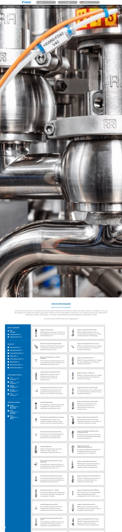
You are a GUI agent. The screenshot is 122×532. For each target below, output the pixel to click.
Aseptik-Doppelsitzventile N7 (49, 504)
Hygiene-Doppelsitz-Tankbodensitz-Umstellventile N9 (88, 431)
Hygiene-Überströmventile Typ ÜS (87, 417)
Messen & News (46, 6)
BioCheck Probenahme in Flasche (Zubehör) (50, 357)
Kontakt (117, 6)
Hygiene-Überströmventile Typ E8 (87, 401)
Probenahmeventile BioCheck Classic (51, 476)
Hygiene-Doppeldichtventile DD (87, 330)
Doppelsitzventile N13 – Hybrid (49, 490)
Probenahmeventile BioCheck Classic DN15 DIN (51, 461)
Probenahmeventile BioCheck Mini (50, 431)
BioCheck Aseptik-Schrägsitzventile (50, 343)
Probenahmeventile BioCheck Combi (51, 387)
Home (4, 6)
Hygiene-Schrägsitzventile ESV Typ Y (88, 519)
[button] (3, 528)
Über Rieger (35, 6)
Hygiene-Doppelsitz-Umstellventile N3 (88, 476)
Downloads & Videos (60, 6)
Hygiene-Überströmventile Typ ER (87, 387)
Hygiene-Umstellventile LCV (85, 358)
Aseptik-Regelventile (46, 402)
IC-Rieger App (73, 6)
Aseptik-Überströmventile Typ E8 (50, 372)
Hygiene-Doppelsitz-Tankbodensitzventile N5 (84, 446)
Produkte (11, 6)
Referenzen (26, 6)
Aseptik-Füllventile (45, 446)
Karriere (81, 6)
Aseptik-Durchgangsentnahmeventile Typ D (51, 518)
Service (18, 6)
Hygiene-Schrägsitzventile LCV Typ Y (88, 343)
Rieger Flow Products (106, 6)
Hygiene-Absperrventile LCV (85, 373)
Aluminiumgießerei (92, 6)
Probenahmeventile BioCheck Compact (52, 417)
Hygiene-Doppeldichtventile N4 (86, 461)
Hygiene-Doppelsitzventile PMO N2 (88, 490)
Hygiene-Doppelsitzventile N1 (86, 504)
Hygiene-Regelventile (46, 330)
